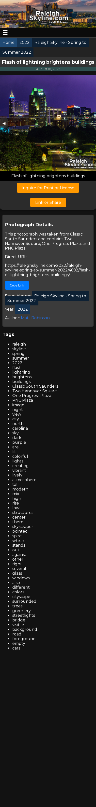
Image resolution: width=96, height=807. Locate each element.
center (19, 517)
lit (14, 451)
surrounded (24, 601)
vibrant (19, 470)
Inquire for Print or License (48, 188)
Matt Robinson (35, 318)
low (15, 508)
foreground (24, 638)
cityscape (21, 596)
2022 (17, 363)
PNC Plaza (15, 248)
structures (22, 512)
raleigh (19, 344)
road (16, 634)
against (19, 554)
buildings (21, 381)
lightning (21, 372)
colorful (20, 456)
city (15, 419)
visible (18, 624)
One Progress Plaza (61, 243)
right (17, 564)
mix (15, 493)
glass (17, 573)
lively (17, 475)
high (16, 498)
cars (16, 648)
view (16, 414)
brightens (22, 377)
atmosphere (24, 479)
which (18, 540)
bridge (18, 620)
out (15, 550)
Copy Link (17, 285)
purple (19, 442)
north (18, 423)
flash (16, 367)
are (15, 447)
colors (18, 592)
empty (18, 643)
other (17, 559)
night (17, 409)
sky (15, 433)
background (24, 629)
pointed (20, 531)
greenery (21, 610)
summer (20, 358)
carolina (20, 428)
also (16, 582)
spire (17, 536)
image (18, 405)
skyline (19, 349)
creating (20, 465)
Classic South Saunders (35, 386)
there (17, 522)
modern (20, 489)
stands (18, 545)
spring (18, 353)
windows (21, 578)
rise (15, 503)
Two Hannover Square (39, 241)
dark (16, 437)
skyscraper (22, 526)
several (19, 568)
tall (15, 484)
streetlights (23, 615)
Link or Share (48, 202)
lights (17, 461)
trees (17, 606)
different (21, 587)
